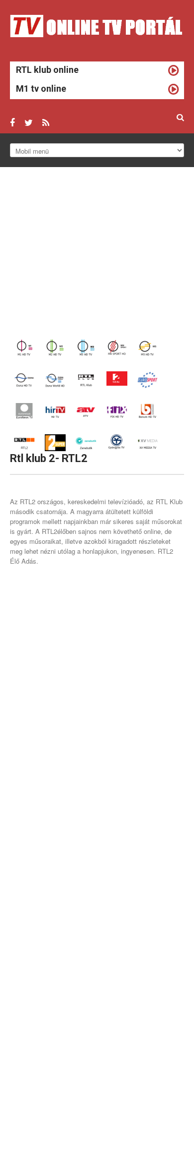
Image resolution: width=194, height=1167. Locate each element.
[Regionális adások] (147, 441)
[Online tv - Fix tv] (116, 410)
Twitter (28, 122)
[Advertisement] (97, 253)
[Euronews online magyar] (24, 410)
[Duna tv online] (24, 378)
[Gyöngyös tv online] (116, 441)
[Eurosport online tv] (147, 378)
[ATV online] (86, 410)
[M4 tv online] (116, 347)
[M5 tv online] (147, 347)
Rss (45, 122)
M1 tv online (41, 88)
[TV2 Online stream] (116, 377)
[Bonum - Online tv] (147, 410)
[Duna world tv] (55, 378)
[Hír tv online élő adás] (55, 410)
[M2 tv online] (55, 347)
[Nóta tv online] (86, 441)
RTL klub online (47, 69)
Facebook (12, 122)
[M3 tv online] (86, 347)
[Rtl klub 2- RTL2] (24, 441)
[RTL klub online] (86, 378)
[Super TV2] (55, 441)
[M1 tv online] (24, 347)
